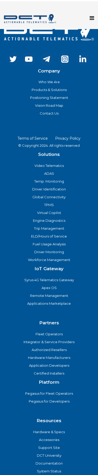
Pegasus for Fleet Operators (49, 393)
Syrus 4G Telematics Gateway (49, 280)
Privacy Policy (67, 138)
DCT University (49, 455)
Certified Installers (49, 373)
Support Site (49, 447)
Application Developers (49, 365)
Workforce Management (49, 260)
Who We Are (49, 82)
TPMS (49, 205)
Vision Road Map (49, 105)
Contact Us (49, 113)
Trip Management (49, 228)
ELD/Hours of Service (49, 236)
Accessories (49, 440)
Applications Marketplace (49, 303)
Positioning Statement (49, 97)
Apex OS (49, 288)
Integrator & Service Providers (49, 342)
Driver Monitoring (49, 252)
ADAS (49, 173)
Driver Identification (49, 189)
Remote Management (49, 295)
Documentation (49, 463)
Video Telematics (49, 165)
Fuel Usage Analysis (49, 244)
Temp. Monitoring (49, 181)
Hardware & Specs (49, 432)
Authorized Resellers (49, 350)
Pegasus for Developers (49, 401)
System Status (49, 471)
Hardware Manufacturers (49, 357)
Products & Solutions (49, 90)
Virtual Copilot (49, 213)
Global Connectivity (49, 197)
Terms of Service (33, 138)
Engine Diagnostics (49, 220)
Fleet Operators (49, 334)
